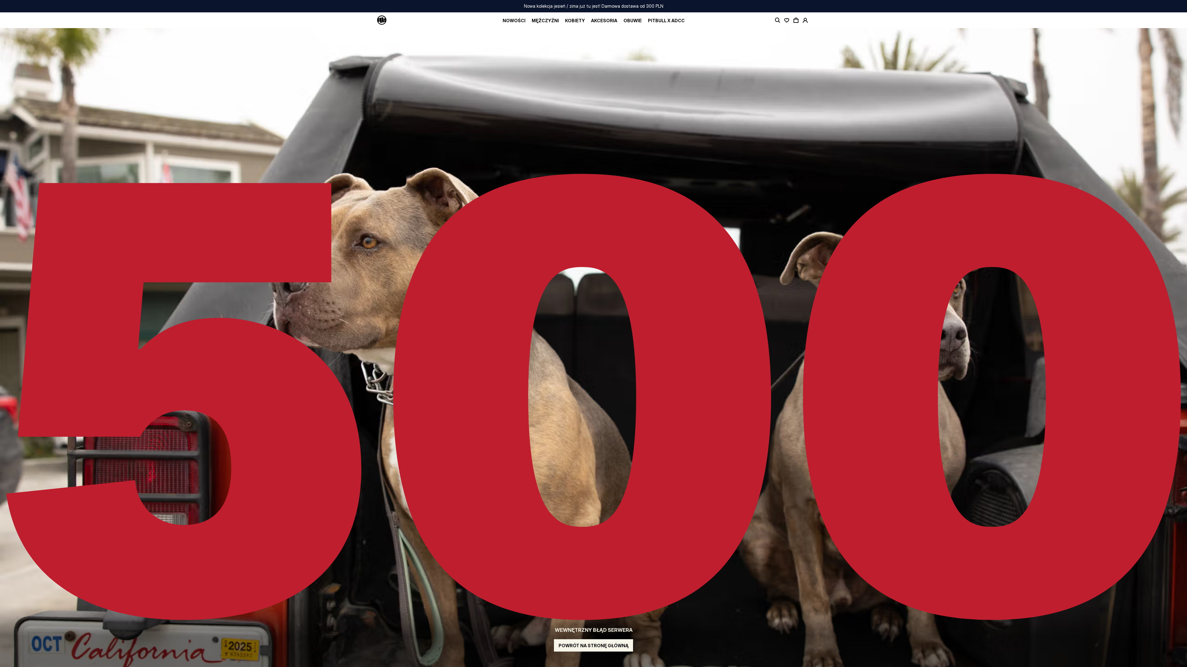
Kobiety (575, 20)
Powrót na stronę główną (593, 645)
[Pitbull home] (381, 20)
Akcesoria (604, 20)
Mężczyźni (545, 20)
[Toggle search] (777, 20)
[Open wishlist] (786, 20)
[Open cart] (796, 20)
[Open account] (805, 20)
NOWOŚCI (514, 20)
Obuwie (632, 20)
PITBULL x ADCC (666, 20)
